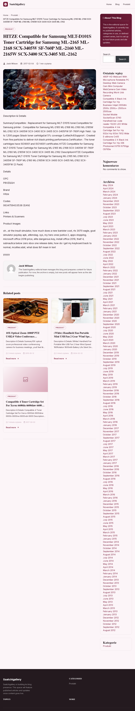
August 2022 (109, 251)
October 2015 (109, 510)
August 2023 (109, 213)
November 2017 (111, 431)
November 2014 (111, 545)
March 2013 (109, 608)
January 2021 (110, 311)
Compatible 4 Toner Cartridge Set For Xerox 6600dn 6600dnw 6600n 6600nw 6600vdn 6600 (25, 405)
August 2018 (109, 403)
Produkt (126, 4)
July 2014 (108, 557)
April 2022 (108, 264)
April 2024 (108, 188)
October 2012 (109, 624)
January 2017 (110, 463)
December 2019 (111, 352)
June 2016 (108, 485)
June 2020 (108, 333)
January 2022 (110, 273)
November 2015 (111, 507)
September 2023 (111, 210)
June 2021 (108, 295)
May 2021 (108, 299)
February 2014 (110, 573)
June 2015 (108, 523)
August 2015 (109, 516)
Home (109, 4)
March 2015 (109, 532)
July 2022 (108, 254)
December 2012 (111, 617)
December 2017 (111, 428)
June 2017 (108, 447)
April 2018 (108, 415)
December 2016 (111, 466)
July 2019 (108, 368)
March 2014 (109, 570)
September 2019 (111, 362)
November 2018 (111, 393)
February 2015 (110, 535)
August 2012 (109, 630)
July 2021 (108, 292)
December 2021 (111, 276)
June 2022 (108, 258)
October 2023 (110, 207)
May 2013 (108, 602)
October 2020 (110, 321)
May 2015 (108, 526)
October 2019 (110, 359)
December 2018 (111, 390)
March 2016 (109, 494)
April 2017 (108, 453)
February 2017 (110, 460)
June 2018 (108, 409)
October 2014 (110, 548)
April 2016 (108, 491)
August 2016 (109, 478)
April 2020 (108, 340)
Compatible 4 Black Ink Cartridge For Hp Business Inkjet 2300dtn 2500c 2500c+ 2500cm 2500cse (115, 105)
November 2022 (111, 242)
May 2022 (108, 261)
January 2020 (110, 349)
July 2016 (108, 482)
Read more (11, 358)
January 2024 (110, 198)
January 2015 (110, 538)
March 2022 (109, 267)
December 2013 (111, 579)
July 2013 (108, 595)
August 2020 (109, 327)
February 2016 (110, 497)
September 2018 (111, 400)
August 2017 (109, 441)
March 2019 (109, 381)
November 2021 (111, 280)
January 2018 (110, 425)
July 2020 (108, 330)
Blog (117, 4)
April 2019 (108, 377)
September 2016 (111, 475)
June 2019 (108, 371)
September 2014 (111, 551)
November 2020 (111, 318)
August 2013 (109, 592)
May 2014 (108, 564)
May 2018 (108, 412)
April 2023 (108, 226)
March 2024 (109, 191)
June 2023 (108, 220)
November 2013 (111, 583)
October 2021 (109, 283)
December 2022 (111, 239)
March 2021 (109, 305)
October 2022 (110, 245)
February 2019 (110, 384)
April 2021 (108, 302)
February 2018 (110, 422)
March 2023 (109, 229)
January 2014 (110, 576)
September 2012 (111, 627)
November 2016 (111, 469)
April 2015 (108, 529)
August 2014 (109, 554)
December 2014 (111, 542)
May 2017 (108, 450)
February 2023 (110, 232)
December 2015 (111, 504)
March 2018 (109, 419)
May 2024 (108, 185)
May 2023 (108, 223)
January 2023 (110, 235)
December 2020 (111, 314)
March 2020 (109, 343)
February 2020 (110, 346)
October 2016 (110, 472)
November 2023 (111, 204)
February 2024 (110, 194)
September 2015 (111, 513)
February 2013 (110, 611)
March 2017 (109, 456)
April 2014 (108, 567)
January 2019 (110, 387)
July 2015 (108, 519)
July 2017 (108, 444)
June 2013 (108, 598)
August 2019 (109, 365)
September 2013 (111, 589)
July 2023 (108, 217)
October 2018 (110, 396)
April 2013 (108, 605)
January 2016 (110, 501)
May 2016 (108, 488)
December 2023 (111, 201)
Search (106, 54)
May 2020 (108, 336)
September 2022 (111, 248)
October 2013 (109, 586)
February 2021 (110, 308)
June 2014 (108, 561)
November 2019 (111, 355)
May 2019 (108, 374)
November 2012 (111, 620)
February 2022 (110, 270)
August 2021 (109, 289)
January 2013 (110, 614)
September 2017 (111, 437)
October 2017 (110, 434)
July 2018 (108, 406)
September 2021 (111, 286)
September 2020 (111, 324)
